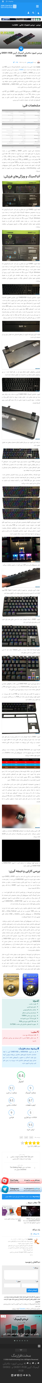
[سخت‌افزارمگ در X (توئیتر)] (15, 1375)
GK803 (21, 70)
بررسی (38, 25)
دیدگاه (34, 1234)
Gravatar (22, 1309)
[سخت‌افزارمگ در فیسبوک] (18, 1375)
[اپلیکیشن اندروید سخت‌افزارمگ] (27, 1375)
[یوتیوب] (21, 1181)
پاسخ (31, 1255)
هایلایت (15, 25)
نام (36, 1281)
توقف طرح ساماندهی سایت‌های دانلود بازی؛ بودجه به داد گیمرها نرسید (17, 1197)
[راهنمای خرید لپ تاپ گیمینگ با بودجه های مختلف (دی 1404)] (21, 1326)
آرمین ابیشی (30, 62)
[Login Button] (28, 12)
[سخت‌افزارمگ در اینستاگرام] (21, 1375)
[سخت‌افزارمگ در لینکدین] (12, 1375)
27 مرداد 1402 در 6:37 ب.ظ (18, 1239)
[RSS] (30, 1375)
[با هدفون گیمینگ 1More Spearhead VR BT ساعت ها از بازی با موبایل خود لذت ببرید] (30, 1211)
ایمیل (18, 1281)
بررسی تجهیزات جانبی (27, 25)
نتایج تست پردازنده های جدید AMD (12, 1220)
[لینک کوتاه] (13, 62)
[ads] (21, 19)
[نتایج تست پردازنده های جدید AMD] (11, 1211)
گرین (21, 1137)
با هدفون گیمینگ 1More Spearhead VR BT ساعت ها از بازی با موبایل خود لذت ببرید (31, 1221)
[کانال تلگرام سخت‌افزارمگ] (24, 1375)
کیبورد (26, 1137)
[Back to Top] (21, 1350)
